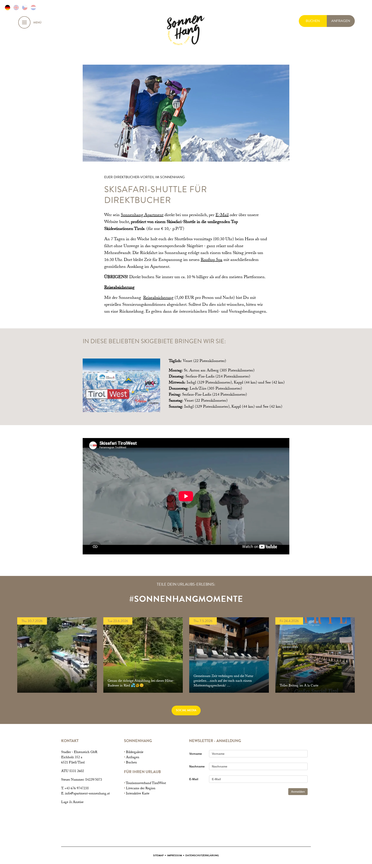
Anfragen (132, 758)
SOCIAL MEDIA (186, 710)
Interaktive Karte (137, 794)
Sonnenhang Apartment (142, 215)
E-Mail (222, 215)
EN (16, 7)
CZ (25, 7)
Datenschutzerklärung (202, 855)
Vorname (195, 753)
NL (33, 7)
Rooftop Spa (211, 260)
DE (7, 7)
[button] (121, 385)
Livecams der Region (140, 789)
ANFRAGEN (340, 20)
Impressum (174, 855)
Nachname (197, 766)
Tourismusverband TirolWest (146, 783)
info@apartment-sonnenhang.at (87, 794)
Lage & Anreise (72, 802)
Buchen (131, 763)
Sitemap (158, 855)
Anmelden (298, 791)
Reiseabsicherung (119, 288)
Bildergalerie (134, 752)
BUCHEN (313, 20)
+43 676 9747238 (77, 789)
